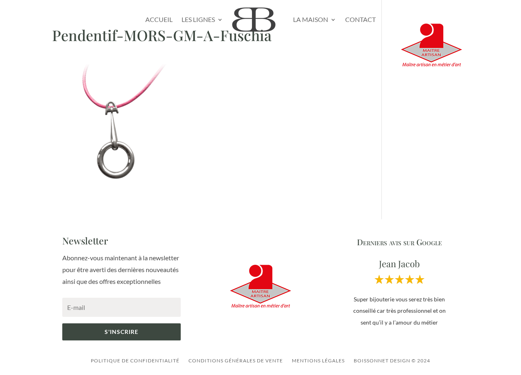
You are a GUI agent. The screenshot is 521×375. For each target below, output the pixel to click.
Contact (360, 19)
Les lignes (198, 19)
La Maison (310, 19)
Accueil (159, 19)
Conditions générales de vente (235, 361)
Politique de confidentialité (135, 361)
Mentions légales (318, 361)
